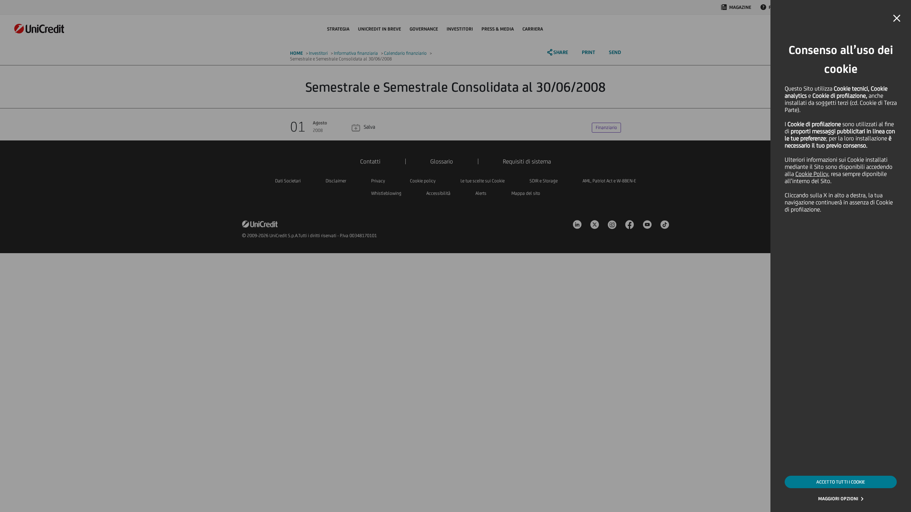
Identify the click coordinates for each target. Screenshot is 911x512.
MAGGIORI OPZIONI (838, 498)
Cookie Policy (811, 173)
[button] (896, 18)
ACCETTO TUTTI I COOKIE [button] (840, 482)
